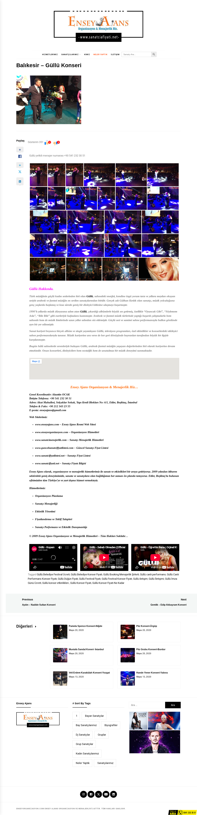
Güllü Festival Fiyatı (90, 578)
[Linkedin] (113, 794)
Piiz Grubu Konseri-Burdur (150, 649)
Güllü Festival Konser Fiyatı (117, 578)
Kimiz (87, 55)
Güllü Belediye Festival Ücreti (53, 574)
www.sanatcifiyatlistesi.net (49, 455)
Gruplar (102, 734)
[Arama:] (147, 705)
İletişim (115, 55)
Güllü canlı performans (153, 574)
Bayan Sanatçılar (94, 715)
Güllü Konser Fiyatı (80, 582)
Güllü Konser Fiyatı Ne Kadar (108, 582)
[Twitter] (98, 793)
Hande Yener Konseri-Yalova (152, 672)
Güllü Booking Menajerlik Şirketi (121, 574)
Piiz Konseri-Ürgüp (146, 626)
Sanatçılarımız (70, 55)
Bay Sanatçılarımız (86, 725)
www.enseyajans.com (47, 424)
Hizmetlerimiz (50, 55)
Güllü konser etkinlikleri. (55, 582)
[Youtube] (106, 794)
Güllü (89, 296)
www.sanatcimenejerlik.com (51, 439)
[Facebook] (91, 794)
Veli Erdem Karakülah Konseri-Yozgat (89, 672)
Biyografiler (111, 725)
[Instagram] (83, 794)
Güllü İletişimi (156, 578)
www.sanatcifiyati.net (47, 463)
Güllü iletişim (140, 578)
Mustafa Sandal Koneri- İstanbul (86, 649)
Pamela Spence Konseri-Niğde (85, 626)
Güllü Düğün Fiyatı (68, 578)
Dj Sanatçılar (83, 734)
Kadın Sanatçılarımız (87, 753)
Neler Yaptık (100, 55)
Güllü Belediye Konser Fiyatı (86, 574)
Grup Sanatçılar (84, 744)
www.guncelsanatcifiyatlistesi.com (54, 447)
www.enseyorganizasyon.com (51, 432)
